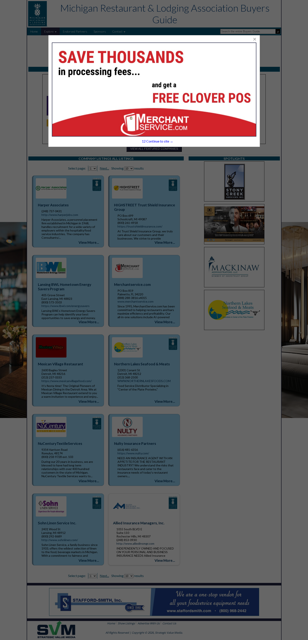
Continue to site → (157, 141)
